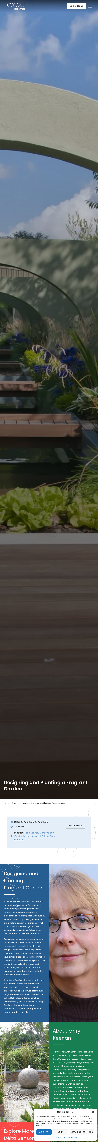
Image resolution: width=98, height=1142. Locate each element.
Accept (44, 1132)
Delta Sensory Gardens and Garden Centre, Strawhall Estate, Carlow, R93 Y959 (36, 836)
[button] (93, 1112)
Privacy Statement (70, 1138)
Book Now (76, 6)
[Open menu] (90, 6)
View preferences (82, 1132)
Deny (60, 1132)
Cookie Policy (57, 1138)
